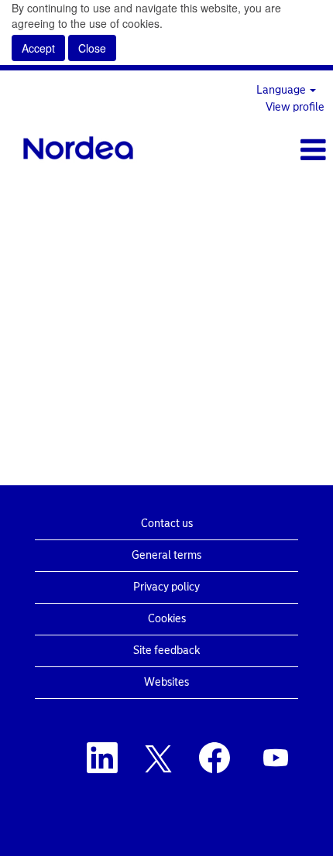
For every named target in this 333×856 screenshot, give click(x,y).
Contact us (167, 523)
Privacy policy (166, 587)
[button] (277, 150)
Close (92, 48)
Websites (166, 682)
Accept (38, 48)
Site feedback (166, 650)
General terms (166, 555)
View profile (295, 107)
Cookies (167, 618)
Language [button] (282, 90)
